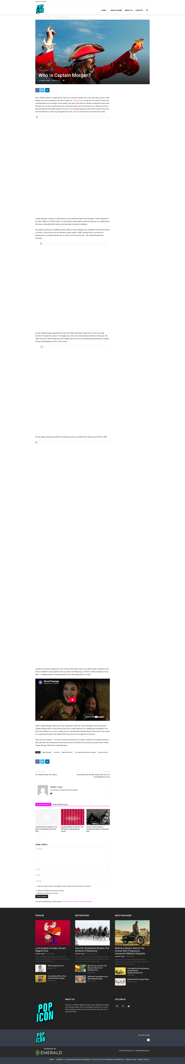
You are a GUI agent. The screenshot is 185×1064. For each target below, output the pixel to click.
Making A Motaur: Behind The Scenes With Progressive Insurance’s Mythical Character (130, 951)
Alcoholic (50, 17)
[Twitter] (52, 793)
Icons (103, 10)
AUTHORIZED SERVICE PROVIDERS (78, 1059)
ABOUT (51, 1059)
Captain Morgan (78, 100)
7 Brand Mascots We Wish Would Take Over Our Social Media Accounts (93, 776)
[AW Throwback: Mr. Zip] (40, 968)
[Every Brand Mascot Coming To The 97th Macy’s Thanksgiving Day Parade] (72, 817)
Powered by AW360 (40, 1)
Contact (139, 10)
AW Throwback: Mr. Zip (56, 966)
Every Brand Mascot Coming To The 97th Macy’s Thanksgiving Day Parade (72, 829)
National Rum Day (67, 752)
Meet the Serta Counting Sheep (138, 979)
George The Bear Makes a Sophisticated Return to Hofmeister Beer (98, 829)
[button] (147, 10)
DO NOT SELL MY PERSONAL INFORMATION (108, 1059)
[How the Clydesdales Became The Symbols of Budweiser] (92, 932)
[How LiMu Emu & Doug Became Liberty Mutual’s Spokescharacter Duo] (120, 971)
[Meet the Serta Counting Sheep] (120, 982)
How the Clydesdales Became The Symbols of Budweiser (92, 949)
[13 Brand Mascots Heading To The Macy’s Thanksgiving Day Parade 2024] (47, 817)
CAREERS (59, 1059)
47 (148, 956)
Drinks (43, 17)
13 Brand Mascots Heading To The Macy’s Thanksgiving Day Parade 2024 (46, 829)
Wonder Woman (103, 752)
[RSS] (123, 1006)
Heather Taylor (45, 80)
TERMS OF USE (130, 1059)
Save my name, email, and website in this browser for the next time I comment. (64, 886)
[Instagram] (117, 1006)
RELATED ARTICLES (43, 804)
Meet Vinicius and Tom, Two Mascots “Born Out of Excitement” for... (97, 968)
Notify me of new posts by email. (47, 893)
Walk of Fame (116, 10)
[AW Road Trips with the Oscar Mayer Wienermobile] (80, 979)
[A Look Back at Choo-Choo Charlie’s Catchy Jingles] (40, 978)
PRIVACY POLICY (143, 1059)
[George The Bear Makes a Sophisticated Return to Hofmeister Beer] (98, 817)
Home (37, 17)
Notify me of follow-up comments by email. (50, 890)
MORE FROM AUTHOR (60, 804)
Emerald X (128, 1050)
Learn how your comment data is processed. (77, 901)
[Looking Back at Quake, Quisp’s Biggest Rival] (52, 932)
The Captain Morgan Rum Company (85, 752)
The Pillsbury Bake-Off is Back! (46, 775)
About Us (129, 10)
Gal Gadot (57, 752)
